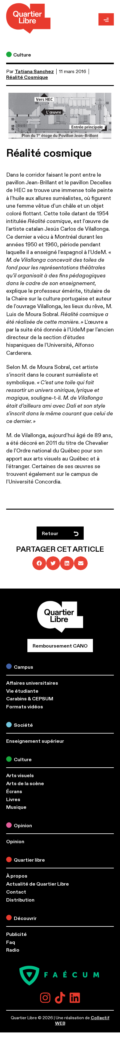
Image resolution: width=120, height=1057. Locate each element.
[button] (39, 563)
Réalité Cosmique (27, 77)
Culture (22, 55)
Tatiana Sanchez (34, 72)
